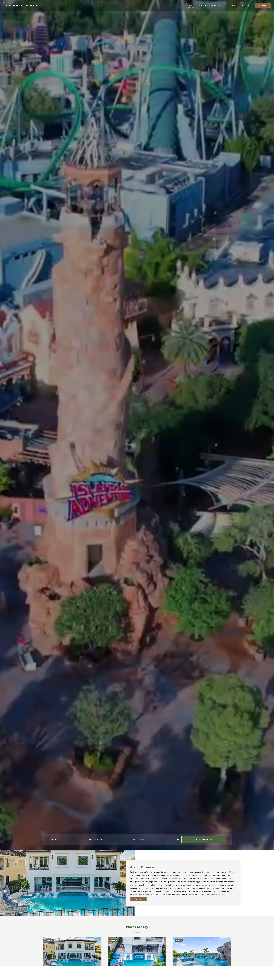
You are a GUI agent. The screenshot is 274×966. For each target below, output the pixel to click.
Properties (215, 5)
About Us (201, 5)
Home (191, 5)
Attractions (230, 5)
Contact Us (245, 5)
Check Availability (203, 839)
